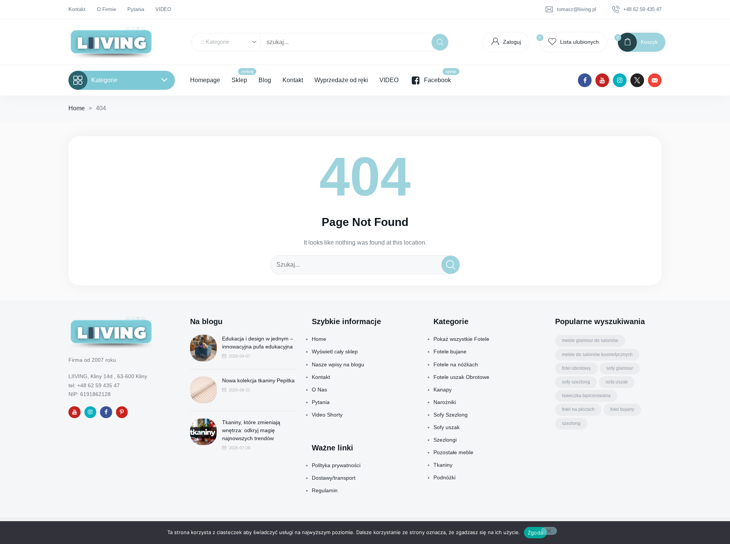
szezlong (571, 423)
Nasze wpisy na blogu (338, 364)
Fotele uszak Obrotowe (461, 377)
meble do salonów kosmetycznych (597, 354)
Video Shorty (327, 415)
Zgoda (535, 533)
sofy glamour (619, 368)
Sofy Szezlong (450, 415)
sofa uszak (617, 382)
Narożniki (444, 402)
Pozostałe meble (453, 452)
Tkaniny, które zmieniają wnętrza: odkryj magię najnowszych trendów (251, 430)
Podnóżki (444, 477)
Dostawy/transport (333, 478)
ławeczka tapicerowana (586, 395)
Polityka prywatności (336, 465)
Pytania (321, 402)
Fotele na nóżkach (455, 364)
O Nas (319, 390)
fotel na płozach (578, 409)
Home (76, 108)
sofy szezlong (576, 382)
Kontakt (321, 377)
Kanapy (442, 390)
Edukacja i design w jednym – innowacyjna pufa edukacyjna (257, 343)
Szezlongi (445, 440)
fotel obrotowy (576, 368)
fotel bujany (622, 409)
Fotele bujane (450, 351)
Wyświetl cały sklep (335, 351)
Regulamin (325, 490)
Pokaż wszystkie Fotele (461, 339)
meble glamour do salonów (590, 340)
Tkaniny (442, 465)
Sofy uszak (446, 427)
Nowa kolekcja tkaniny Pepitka (258, 380)
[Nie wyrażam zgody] (549, 531)
